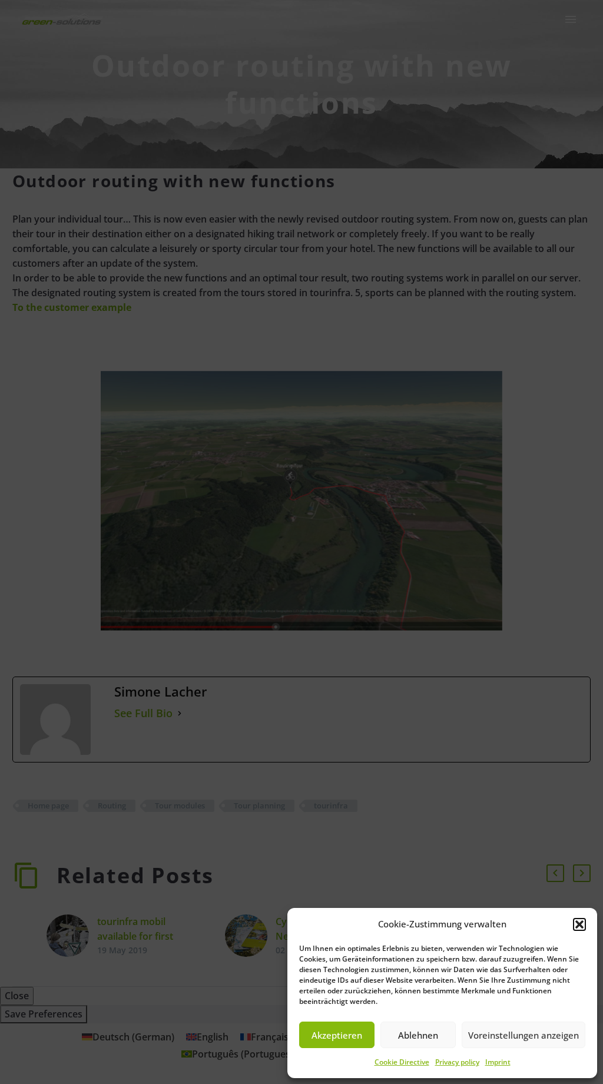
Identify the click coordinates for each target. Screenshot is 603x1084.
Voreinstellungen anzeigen (523, 1035)
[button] (579, 924)
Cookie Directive (402, 1062)
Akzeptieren (337, 1035)
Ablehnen (418, 1035)
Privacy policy (457, 1062)
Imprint (498, 1062)
